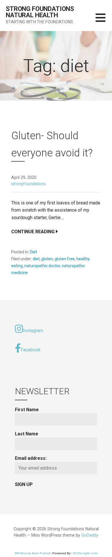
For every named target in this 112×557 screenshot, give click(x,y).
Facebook (30, 350)
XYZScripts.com (85, 553)
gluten (47, 259)
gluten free (65, 259)
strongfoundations (28, 183)
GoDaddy (89, 535)
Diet (33, 252)
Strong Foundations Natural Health (40, 12)
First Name (27, 409)
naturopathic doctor (42, 265)
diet (36, 259)
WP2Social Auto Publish (33, 553)
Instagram (33, 330)
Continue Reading (33, 231)
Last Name (26, 434)
